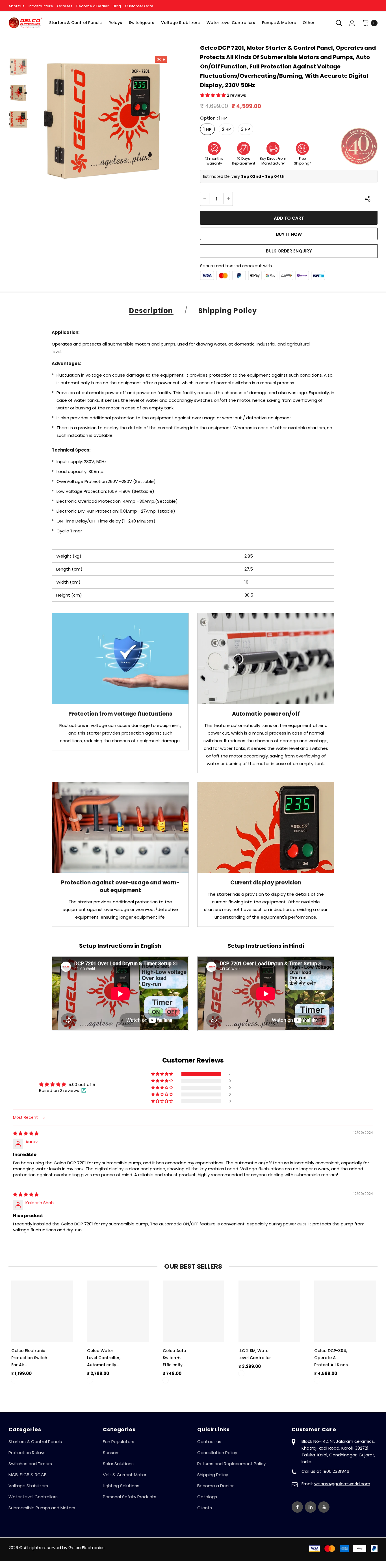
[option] (103, 119)
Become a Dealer (92, 6)
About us (16, 6)
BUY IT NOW (289, 234)
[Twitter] (310, 1507)
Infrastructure (41, 6)
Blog (117, 6)
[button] (213, 95)
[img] (26, 1133)
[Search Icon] (339, 23)
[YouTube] (323, 1507)
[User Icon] (352, 23)
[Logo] (25, 22)
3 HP (245, 129)
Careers (64, 6)
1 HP (207, 129)
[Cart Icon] (365, 22)
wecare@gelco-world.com (342, 1484)
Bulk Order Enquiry (289, 251)
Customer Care (139, 6)
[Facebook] (297, 1507)
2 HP (226, 129)
